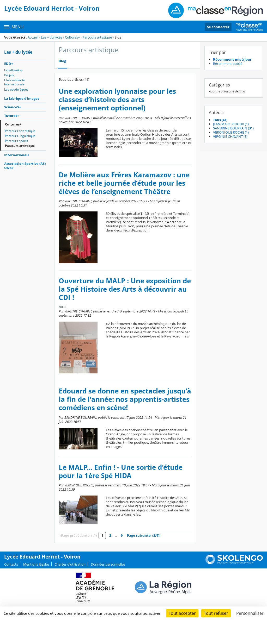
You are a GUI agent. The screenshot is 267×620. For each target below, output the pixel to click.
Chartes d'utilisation (70, 564)
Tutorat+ (11, 115)
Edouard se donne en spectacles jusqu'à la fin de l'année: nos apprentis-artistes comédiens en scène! (125, 399)
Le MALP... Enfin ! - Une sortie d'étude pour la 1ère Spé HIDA (121, 471)
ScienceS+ (12, 107)
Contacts (11, 564)
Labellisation (13, 70)
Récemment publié (227, 63)
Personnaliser (250, 613)
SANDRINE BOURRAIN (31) (233, 128)
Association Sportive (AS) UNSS (25, 165)
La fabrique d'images (21, 98)
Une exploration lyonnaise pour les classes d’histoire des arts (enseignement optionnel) (117, 99)
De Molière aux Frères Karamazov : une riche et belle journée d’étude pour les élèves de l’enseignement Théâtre (124, 183)
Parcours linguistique (20, 136)
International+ (16, 155)
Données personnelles (108, 564)
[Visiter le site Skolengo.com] (234, 563)
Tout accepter (182, 613)
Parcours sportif (16, 141)
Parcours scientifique (20, 131)
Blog (62, 61)
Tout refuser (216, 613)
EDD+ (8, 63)
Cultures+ (72, 37)
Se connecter (218, 26)
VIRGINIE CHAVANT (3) (230, 136)
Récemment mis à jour (232, 59)
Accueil (33, 37)
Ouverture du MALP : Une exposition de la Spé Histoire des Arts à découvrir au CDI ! (125, 289)
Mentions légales (36, 564)
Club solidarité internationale (14, 82)
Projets (9, 75)
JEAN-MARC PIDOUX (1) (231, 124)
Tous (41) (220, 120)
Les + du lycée (51, 37)
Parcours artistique (97, 37)
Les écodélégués (16, 89)
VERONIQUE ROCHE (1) (231, 132)
